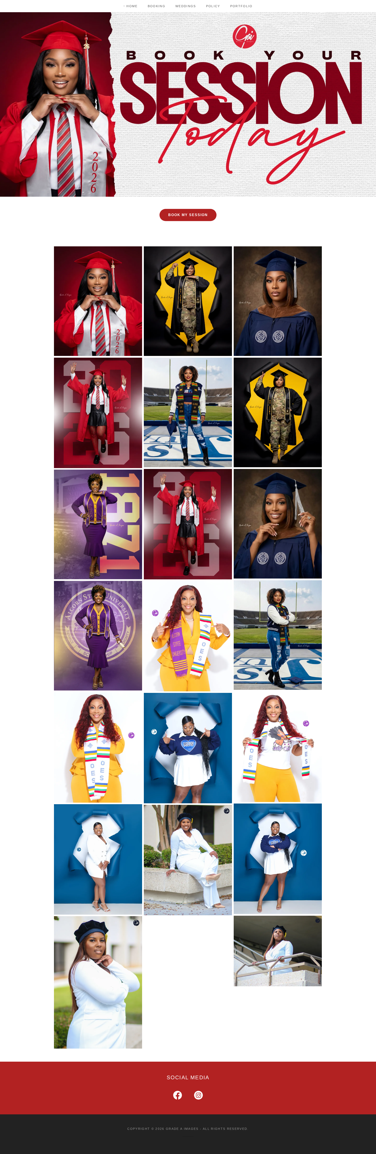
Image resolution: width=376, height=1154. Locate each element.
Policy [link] (213, 6)
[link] (177, 1096)
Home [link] (132, 6)
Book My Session (188, 215)
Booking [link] (156, 6)
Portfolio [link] (241, 6)
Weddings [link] (185, 6)
